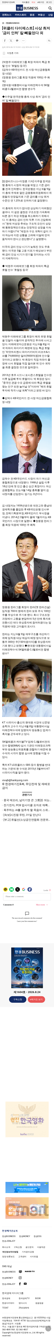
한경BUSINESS (12, 23)
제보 (33, 2)
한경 (9, 1236)
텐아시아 (23, 1303)
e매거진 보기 (36, 999)
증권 (32, 15)
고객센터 (22, 1256)
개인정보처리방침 (10, 1252)
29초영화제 (24, 1308)
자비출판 (25, 2)
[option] (27, 1119)
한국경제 (6, 1298)
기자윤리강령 (28, 1252)
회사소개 (6, 1247)
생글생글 (39, 1303)
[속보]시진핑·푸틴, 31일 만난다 (22, 815)
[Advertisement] (27, 1054)
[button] (49, 2)
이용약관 (41, 1247)
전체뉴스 (6, 15)
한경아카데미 (8, 1303)
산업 (50, 15)
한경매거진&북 (8, 2)
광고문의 (29, 1247)
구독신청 (17, 999)
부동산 (41, 15)
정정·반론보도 (8, 1256)
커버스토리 (20, 15)
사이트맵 (34, 1256)
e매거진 (40, 2)
